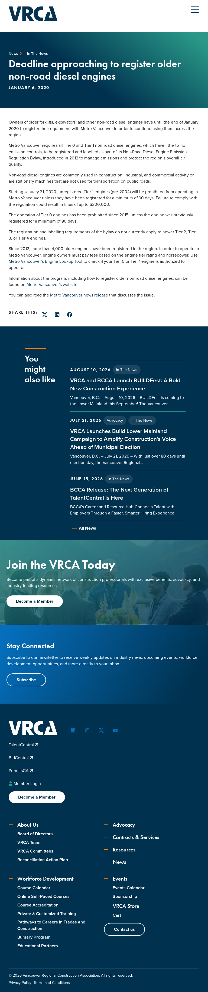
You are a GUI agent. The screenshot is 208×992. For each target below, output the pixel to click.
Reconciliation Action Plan (42, 860)
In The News (126, 370)
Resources (124, 849)
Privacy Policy (20, 983)
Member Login (27, 783)
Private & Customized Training (46, 914)
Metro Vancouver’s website (52, 284)
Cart (117, 915)
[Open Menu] (195, 9)
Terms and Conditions (52, 983)
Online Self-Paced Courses (43, 896)
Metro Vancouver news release (79, 295)
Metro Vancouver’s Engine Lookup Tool (45, 261)
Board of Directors (35, 834)
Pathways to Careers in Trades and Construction (51, 925)
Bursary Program (33, 937)
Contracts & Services (136, 837)
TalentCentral (22, 745)
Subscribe (26, 680)
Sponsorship (125, 896)
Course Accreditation (37, 905)
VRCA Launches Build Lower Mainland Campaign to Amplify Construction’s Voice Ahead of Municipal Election (123, 439)
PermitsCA (19, 771)
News (119, 862)
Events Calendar (129, 888)
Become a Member (34, 601)
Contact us (124, 929)
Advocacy (115, 420)
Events (120, 878)
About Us (27, 824)
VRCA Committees (35, 851)
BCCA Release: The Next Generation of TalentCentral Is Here (119, 493)
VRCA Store (126, 906)
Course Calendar (33, 888)
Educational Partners (37, 946)
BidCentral (19, 758)
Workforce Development (45, 878)
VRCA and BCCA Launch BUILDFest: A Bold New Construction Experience (125, 384)
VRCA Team (28, 842)
